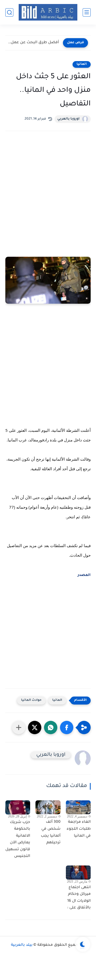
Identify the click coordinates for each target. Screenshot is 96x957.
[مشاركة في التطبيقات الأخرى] (18, 727)
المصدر (84, 575)
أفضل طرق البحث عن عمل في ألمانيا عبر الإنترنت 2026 (33, 43)
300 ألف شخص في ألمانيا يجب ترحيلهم (50, 832)
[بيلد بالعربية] (48, 12)
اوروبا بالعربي (68, 119)
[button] (66, 727)
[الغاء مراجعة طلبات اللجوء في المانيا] (78, 807)
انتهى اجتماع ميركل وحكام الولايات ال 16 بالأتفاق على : (79, 897)
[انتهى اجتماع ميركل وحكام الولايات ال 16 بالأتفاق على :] (78, 872)
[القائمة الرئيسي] (87, 12)
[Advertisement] (48, 210)
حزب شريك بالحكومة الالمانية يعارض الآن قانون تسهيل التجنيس (17, 839)
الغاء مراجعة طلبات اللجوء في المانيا (79, 829)
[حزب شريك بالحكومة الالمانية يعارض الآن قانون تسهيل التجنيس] (17, 807)
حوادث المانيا (31, 700)
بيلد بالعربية (22, 945)
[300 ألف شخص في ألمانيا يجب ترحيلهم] (47, 807)
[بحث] (9, 12)
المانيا (82, 64)
